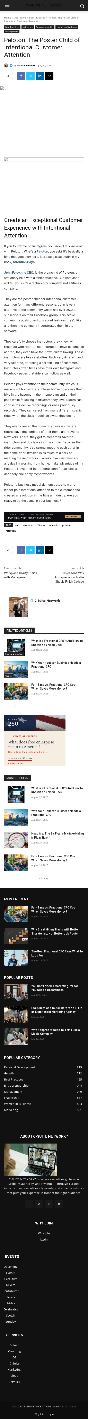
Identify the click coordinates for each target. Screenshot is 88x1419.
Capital (8, 675)
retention (11, 530)
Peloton (42, 251)
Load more (42, 878)
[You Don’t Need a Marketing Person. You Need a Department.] (16, 992)
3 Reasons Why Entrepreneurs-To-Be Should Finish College (69, 577)
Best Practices (37, 17)
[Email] (49, 76)
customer (28, 525)
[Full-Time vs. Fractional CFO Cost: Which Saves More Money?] (16, 691)
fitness (41, 525)
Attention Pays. (23, 262)
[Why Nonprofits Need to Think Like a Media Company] (16, 1036)
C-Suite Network (26, 65)
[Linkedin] (40, 76)
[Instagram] (39, 1204)
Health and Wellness (67, 27)
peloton (66, 525)
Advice (8, 697)
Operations (20, 17)
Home (7, 17)
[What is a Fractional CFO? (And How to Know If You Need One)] (16, 647)
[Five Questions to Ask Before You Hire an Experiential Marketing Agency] (16, 1014)
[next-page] (13, 706)
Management (11, 31)
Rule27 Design (67, 1406)
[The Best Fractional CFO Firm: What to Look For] (16, 958)
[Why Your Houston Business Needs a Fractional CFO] (16, 669)
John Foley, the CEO (18, 272)
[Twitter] (30, 76)
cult (17, 525)
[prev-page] (6, 706)
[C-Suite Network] (6, 65)
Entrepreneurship (44, 27)
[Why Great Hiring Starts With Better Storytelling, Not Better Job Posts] (16, 936)
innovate (53, 525)
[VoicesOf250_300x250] (34, 765)
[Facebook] (21, 76)
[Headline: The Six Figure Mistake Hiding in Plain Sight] (16, 840)
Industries (28, 27)
